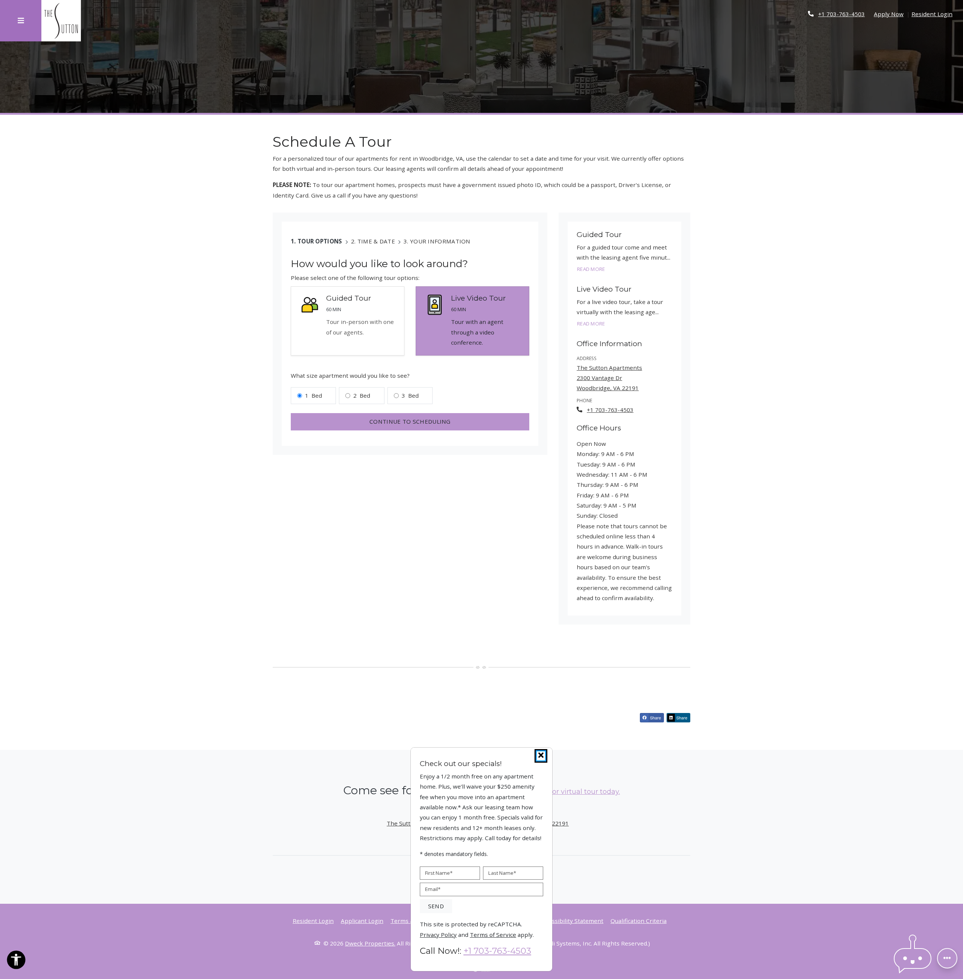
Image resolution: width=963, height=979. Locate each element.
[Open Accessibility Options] (16, 961)
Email (432, 889)
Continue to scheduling (410, 421)
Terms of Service (493, 934)
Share (655, 717)
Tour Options (320, 241)
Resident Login (931, 14)
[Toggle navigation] (20, 20)
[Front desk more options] (947, 958)
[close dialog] (540, 756)
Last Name (502, 872)
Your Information (440, 241)
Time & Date (376, 241)
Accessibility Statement (571, 920)
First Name (439, 872)
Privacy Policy (438, 934)
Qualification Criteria (639, 920)
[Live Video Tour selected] (472, 321)
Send (436, 906)
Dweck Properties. (370, 943)
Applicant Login (362, 920)
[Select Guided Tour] (347, 321)
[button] (912, 958)
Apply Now (889, 14)
